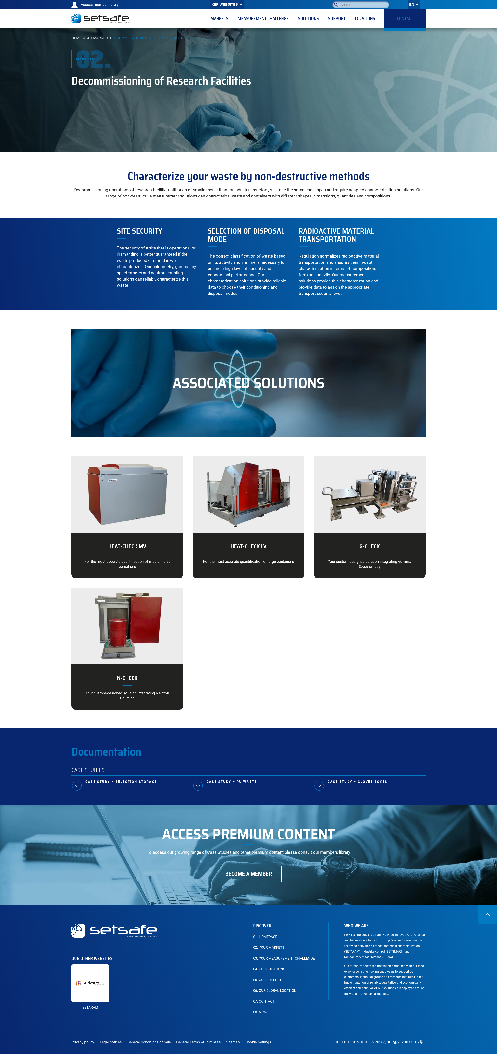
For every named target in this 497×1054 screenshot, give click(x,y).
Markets (101, 38)
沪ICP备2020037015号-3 (405, 1042)
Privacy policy (82, 1042)
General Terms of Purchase (198, 1042)
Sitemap (233, 1042)
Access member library (100, 4)
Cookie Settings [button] (258, 1042)
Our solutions (269, 969)
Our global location (274, 991)
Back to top (487, 914)
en (411, 4)
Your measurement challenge (284, 958)
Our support (267, 980)
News (260, 1012)
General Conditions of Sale (149, 1042)
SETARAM (90, 1007)
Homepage (80, 38)
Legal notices (111, 1042)
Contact (264, 1001)
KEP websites (224, 4)
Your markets (268, 947)
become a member (248, 873)
